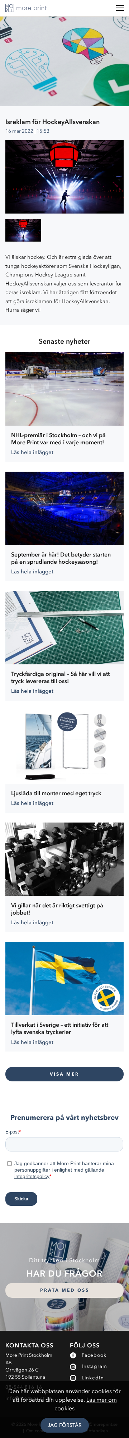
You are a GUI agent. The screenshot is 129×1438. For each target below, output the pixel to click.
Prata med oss (64, 1290)
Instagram (94, 1366)
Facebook (94, 1355)
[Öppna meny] (120, 8)
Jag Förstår (65, 1425)
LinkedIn (93, 1378)
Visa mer (64, 1074)
